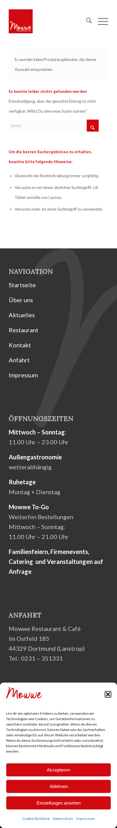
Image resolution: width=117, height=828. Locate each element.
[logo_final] (48, 21)
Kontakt (20, 345)
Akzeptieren (58, 769)
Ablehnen (59, 786)
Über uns (21, 299)
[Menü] (100, 21)
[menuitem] (86, 21)
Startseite (22, 284)
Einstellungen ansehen (59, 802)
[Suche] (86, 21)
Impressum (85, 818)
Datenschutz (63, 818)
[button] (108, 694)
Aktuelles (22, 314)
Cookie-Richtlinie (36, 818)
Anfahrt (19, 360)
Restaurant (23, 329)
